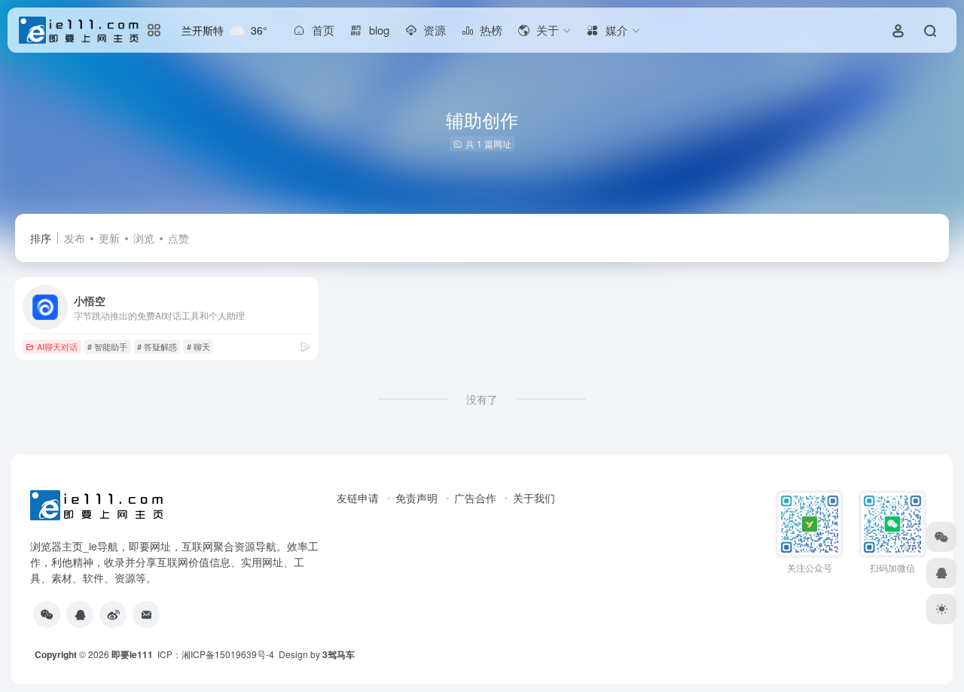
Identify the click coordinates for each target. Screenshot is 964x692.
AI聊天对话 (57, 346)
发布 (74, 237)
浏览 (143, 237)
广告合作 (475, 497)
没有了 (482, 399)
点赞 (178, 237)
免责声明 (416, 497)
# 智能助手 (107, 346)
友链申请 (358, 497)
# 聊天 (198, 346)
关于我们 (534, 497)
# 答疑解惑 (157, 346)
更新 (109, 237)
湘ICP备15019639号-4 (228, 654)
